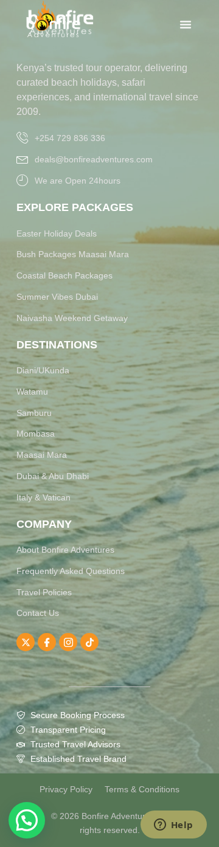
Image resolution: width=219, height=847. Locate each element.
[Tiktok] (89, 642)
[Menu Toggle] (185, 24)
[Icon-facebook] (47, 642)
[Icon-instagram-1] (68, 642)
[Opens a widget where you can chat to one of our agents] (173, 826)
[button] (27, 820)
